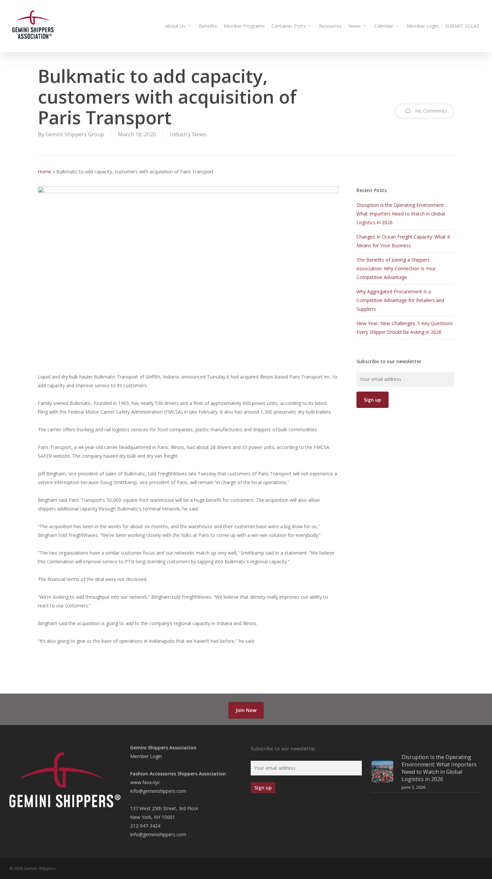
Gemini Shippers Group (75, 134)
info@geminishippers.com (158, 791)
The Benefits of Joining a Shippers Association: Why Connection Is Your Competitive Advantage (396, 268)
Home (44, 171)
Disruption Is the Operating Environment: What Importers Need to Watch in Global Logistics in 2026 (400, 214)
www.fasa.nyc (145, 782)
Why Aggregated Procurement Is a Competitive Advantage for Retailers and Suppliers (400, 300)
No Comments (430, 111)
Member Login (146, 756)
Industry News (188, 134)
